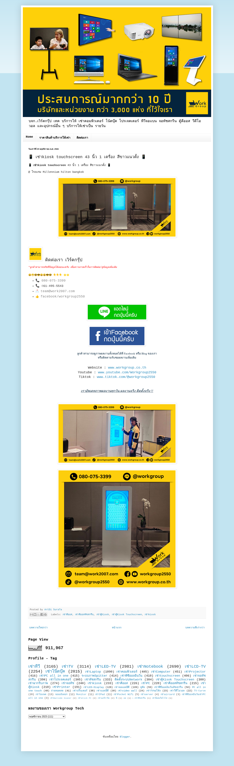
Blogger (125, 736)
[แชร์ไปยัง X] (38, 614)
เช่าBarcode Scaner (60, 698)
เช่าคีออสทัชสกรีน (84, 614)
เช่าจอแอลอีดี (121, 687)
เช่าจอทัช (68, 683)
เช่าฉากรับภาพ (38, 683)
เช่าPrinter (61, 687)
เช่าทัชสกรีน (93, 679)
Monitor (81, 694)
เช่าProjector (195, 671)
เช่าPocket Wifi (123, 694)
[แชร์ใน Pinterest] (45, 614)
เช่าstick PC (84, 698)
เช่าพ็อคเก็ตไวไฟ (159, 698)
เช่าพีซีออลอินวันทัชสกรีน (168, 687)
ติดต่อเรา (82, 137)
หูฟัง (142, 687)
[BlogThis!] (35, 614)
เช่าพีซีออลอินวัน (131, 676)
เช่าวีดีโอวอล (177, 690)
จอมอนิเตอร (61, 694)
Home (29, 137)
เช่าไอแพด (41, 694)
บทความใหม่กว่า (38, 627)
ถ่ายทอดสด (57, 690)
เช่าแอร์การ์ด (104, 698)
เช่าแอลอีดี (103, 690)
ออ (125, 698)
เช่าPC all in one (54, 676)
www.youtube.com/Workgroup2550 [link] (127, 372)
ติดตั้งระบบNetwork (128, 679)
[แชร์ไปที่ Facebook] (42, 614)
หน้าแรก (116, 627)
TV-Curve (200, 691)
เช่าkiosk (150, 614)
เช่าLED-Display (94, 687)
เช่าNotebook (150, 666)
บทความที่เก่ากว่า (195, 627)
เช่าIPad (100, 694)
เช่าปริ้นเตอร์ (80, 690)
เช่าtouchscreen (167, 676)
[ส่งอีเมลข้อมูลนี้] (31, 614)
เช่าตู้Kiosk (103, 614)
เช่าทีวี (34, 666)
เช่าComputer (161, 671)
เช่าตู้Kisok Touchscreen (127, 614)
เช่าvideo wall (127, 690)
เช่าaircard (168, 694)
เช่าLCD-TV (195, 666)
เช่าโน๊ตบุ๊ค (55, 671)
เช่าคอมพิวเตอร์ (126, 671)
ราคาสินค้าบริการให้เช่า (54, 137)
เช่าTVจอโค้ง (153, 690)
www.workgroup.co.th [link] (127, 367)
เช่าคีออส (67, 614)
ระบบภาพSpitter (94, 676)
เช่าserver (147, 694)
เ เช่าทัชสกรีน (139, 698)
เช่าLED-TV (105, 666)
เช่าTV (67, 666)
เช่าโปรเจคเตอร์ (60, 679)
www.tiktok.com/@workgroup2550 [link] (126, 377)
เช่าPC (145, 683)
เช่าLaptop (93, 671)
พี (116, 698)
